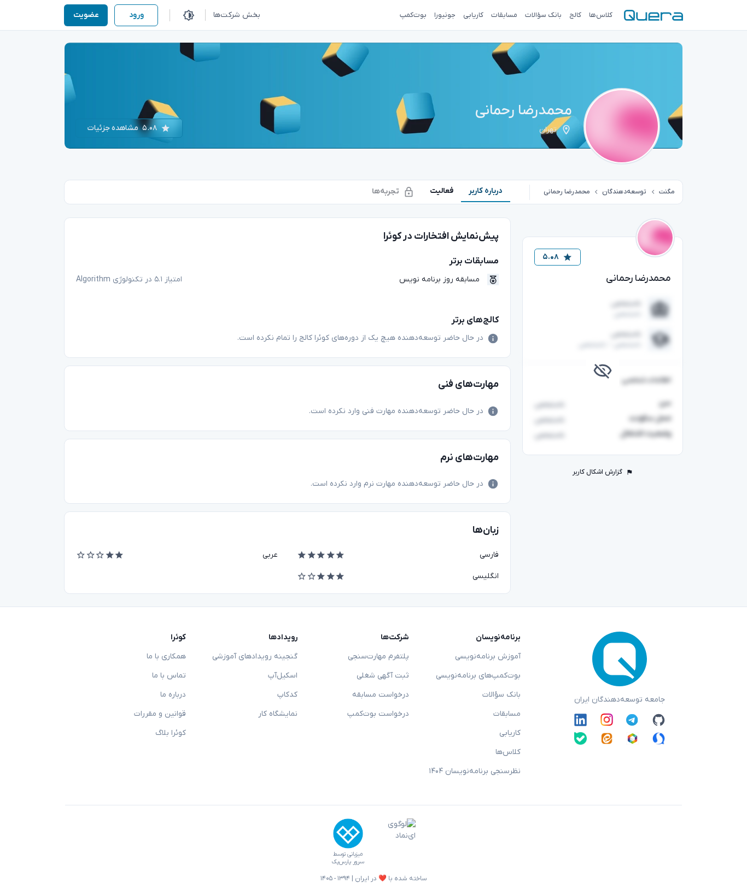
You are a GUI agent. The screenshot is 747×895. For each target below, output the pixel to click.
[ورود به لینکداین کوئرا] (580, 719)
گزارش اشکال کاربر (597, 472)
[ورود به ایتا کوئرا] (606, 738)
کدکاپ (287, 695)
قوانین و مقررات (160, 714)
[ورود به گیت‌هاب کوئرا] (658, 719)
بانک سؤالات (501, 695)
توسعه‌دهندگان (624, 191)
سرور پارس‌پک (347, 861)
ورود (136, 15)
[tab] (485, 191)
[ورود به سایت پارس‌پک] (348, 834)
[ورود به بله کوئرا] (580, 738)
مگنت (667, 191)
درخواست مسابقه (380, 695)
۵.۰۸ (550, 257)
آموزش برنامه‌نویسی (488, 656)
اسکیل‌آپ (282, 675)
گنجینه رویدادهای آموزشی (254, 656)
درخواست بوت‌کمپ (378, 714)
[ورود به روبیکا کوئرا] (632, 738)
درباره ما (173, 695)
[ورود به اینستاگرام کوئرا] (606, 719)
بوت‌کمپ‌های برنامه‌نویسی (478, 675)
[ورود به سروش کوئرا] (658, 738)
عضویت (86, 15)
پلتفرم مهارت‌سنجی (378, 656)
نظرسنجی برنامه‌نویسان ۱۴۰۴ (475, 771)
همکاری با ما (166, 656)
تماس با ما (169, 675)
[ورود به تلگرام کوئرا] (632, 719)
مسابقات (507, 714)
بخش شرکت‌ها (236, 15)
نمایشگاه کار (277, 714)
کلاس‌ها (508, 752)
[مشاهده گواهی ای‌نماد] (394, 842)
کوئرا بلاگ (170, 733)
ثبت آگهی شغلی (383, 675)
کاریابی (510, 733)
